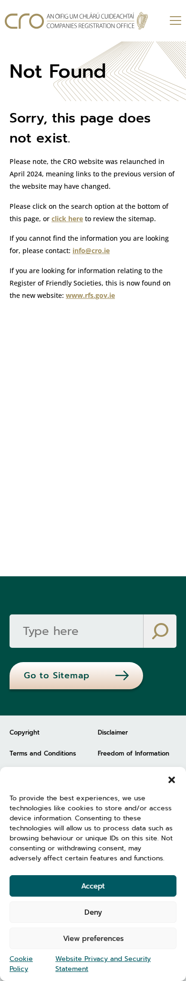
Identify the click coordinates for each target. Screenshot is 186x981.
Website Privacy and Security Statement (103, 964)
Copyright (25, 732)
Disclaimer (113, 732)
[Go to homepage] (76, 21)
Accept (93, 886)
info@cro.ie (91, 250)
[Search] (159, 631)
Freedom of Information (133, 753)
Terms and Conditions (43, 753)
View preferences (93, 938)
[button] (171, 779)
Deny (93, 912)
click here (67, 218)
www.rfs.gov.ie (90, 295)
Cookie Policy (21, 964)
